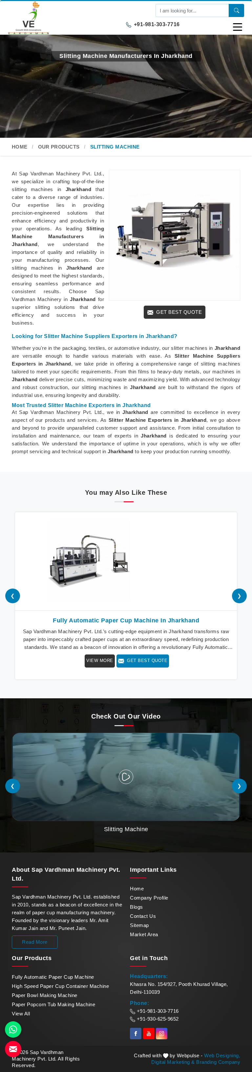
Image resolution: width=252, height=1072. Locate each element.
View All (21, 1013)
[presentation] (12, 595)
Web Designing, (222, 1055)
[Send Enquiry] (13, 1049)
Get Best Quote (178, 312)
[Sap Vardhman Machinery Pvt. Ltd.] (67, 18)
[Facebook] (135, 1033)
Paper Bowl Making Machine (44, 995)
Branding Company (218, 1062)
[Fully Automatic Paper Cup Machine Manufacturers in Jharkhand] (126, 561)
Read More (35, 942)
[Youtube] (149, 1033)
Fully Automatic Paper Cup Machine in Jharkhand (126, 620)
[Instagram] (161, 1033)
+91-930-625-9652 (157, 1019)
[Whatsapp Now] (13, 1029)
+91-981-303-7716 (156, 24)
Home (19, 147)
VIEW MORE (99, 660)
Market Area (144, 934)
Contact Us (143, 916)
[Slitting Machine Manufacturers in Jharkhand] (174, 235)
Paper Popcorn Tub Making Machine (53, 1004)
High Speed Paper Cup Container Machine (60, 986)
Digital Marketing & (173, 1062)
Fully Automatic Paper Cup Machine (53, 977)
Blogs (136, 907)
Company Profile (149, 898)
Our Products (59, 147)
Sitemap (139, 925)
